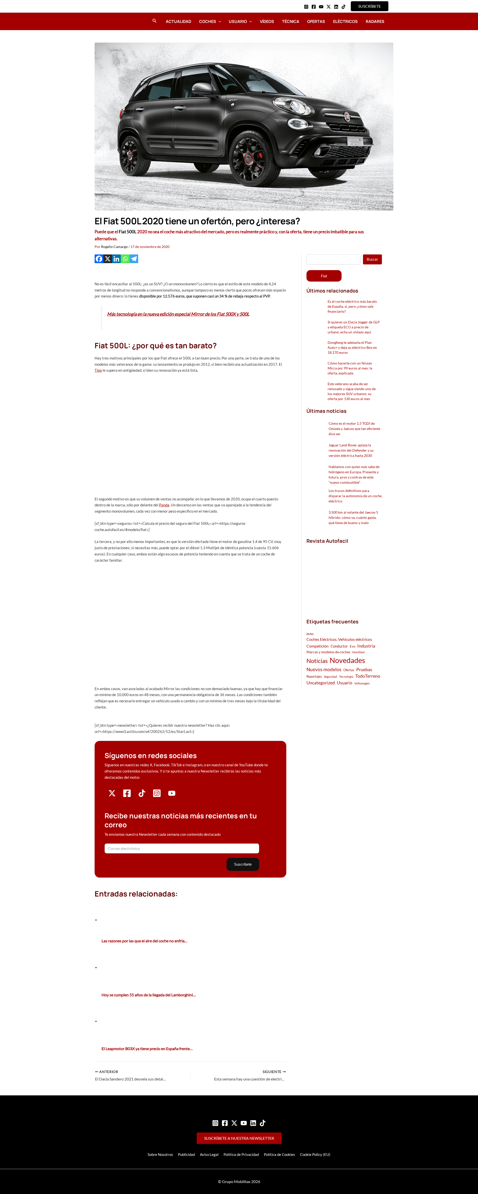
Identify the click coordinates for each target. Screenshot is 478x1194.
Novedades (347, 660)
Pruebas (364, 669)
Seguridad (330, 676)
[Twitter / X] (328, 6)
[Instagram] (306, 6)
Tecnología (346, 676)
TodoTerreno (367, 676)
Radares (375, 21)
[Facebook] (313, 6)
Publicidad (186, 1154)
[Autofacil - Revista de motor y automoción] (108, 21)
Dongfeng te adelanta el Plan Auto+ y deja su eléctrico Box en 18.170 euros (352, 347)
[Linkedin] (336, 6)
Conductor (339, 646)
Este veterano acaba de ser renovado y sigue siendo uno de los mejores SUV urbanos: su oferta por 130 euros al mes (352, 391)
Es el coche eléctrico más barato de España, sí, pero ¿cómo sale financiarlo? (352, 306)
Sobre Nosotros (160, 1154)
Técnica (290, 21)
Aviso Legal (209, 1154)
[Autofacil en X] (112, 795)
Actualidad (178, 21)
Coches (207, 21)
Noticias (317, 660)
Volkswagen (362, 683)
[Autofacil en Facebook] (127, 796)
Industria (366, 646)
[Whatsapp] (125, 258)
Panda (164, 505)
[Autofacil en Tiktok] (142, 795)
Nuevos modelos (323, 669)
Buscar (372, 259)
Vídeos (267, 21)
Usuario (238, 21)
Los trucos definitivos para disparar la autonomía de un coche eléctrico (355, 495)
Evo (352, 646)
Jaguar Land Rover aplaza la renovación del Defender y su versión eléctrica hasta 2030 (351, 450)
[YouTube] (321, 6)
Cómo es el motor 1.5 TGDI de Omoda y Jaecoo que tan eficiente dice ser (354, 428)
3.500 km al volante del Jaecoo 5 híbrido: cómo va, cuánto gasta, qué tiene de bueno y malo (353, 517)
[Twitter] (234, 1123)
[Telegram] (133, 258)
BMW (309, 634)
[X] (107, 258)
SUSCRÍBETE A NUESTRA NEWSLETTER (239, 1138)
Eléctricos (345, 21)
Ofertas (316, 21)
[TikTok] (343, 6)
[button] (369, 6)
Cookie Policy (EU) (315, 1154)
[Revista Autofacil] (343, 576)
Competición (317, 646)
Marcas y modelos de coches (328, 652)
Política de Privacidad (241, 1154)
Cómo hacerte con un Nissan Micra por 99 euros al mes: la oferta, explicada (350, 368)
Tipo (98, 370)
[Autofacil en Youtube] (172, 795)
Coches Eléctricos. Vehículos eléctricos (339, 639)
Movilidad (358, 652)
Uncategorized (320, 682)
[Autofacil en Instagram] (157, 796)
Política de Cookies (279, 1154)
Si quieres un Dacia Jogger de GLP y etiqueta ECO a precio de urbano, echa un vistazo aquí (354, 327)
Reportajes (314, 676)
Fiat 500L (127, 231)
